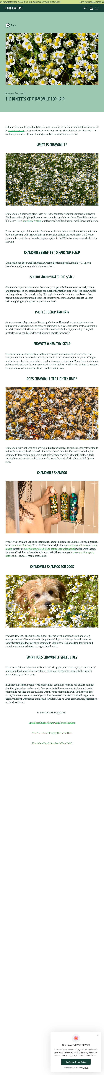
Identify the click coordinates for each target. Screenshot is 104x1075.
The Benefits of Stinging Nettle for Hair (52, 733)
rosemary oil (79, 552)
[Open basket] (90, 8)
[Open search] (84, 8)
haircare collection (21, 545)
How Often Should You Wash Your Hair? (52, 743)
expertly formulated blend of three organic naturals (50, 549)
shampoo (70, 545)
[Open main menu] (96, 8)
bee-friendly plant (32, 221)
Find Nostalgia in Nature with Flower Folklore (52, 723)
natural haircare (16, 130)
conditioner (82, 545)
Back (13, 25)
